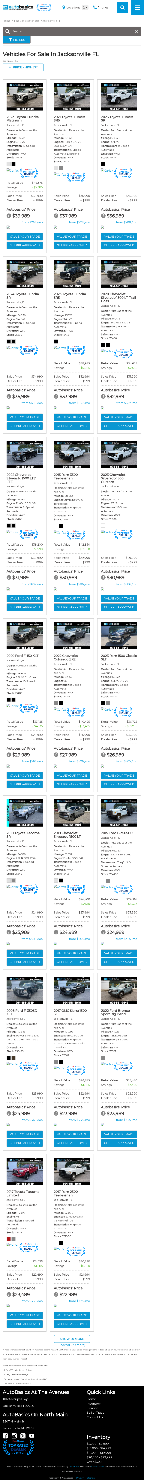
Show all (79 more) (72, 1345)
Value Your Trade (25, 236)
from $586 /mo (79, 584)
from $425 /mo (79, 1301)
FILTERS (19, 39)
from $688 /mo (32, 403)
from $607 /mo (32, 584)
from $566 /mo (32, 761)
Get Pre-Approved (25, 245)
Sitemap (90, 1478)
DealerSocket (97, 1466)
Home (7, 20)
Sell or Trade (95, 1412)
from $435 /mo (32, 1301)
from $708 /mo (126, 222)
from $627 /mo (126, 403)
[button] (122, 7)
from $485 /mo (32, 939)
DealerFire (74, 1466)
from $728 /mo (79, 222)
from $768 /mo (32, 222)
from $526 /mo (79, 761)
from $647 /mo (79, 403)
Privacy (80, 1478)
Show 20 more (72, 1339)
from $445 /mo (79, 1120)
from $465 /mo (79, 939)
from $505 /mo (126, 761)
